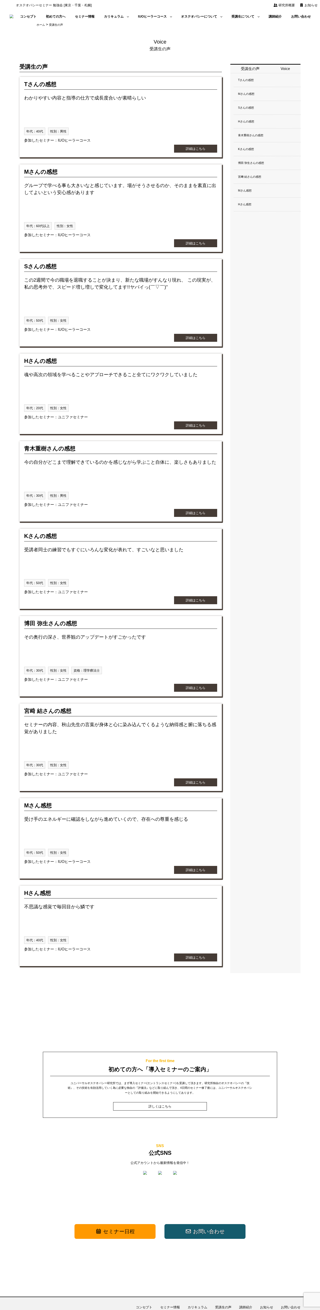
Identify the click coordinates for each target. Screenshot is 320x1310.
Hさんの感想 (246, 121)
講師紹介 (275, 16)
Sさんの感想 (246, 107)
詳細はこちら (195, 149)
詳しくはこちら (160, 1106)
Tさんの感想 (246, 80)
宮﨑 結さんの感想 (249, 176)
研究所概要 (286, 5)
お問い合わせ (301, 16)
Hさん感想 (244, 204)
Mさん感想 (245, 190)
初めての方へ (56, 16)
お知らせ (311, 5)
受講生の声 (223, 1307)
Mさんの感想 (246, 94)
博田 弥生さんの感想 (251, 163)
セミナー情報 (85, 16)
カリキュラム (114, 16)
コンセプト (28, 16)
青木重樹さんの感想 (250, 135)
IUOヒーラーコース (152, 16)
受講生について (242, 16)
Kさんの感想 (246, 149)
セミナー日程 (118, 1231)
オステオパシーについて (199, 16)
